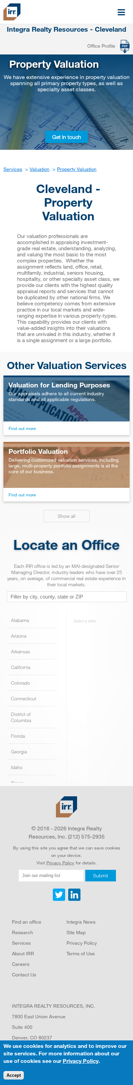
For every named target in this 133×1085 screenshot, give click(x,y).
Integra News (80, 922)
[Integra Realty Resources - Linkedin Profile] (73, 899)
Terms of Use (80, 953)
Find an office (26, 922)
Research (22, 932)
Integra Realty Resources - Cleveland (66, 29)
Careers (20, 964)
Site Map (76, 932)
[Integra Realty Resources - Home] (66, 806)
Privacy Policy (60, 862)
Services (21, 943)
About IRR (23, 953)
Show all (66, 516)
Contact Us (24, 974)
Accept (13, 1075)
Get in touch (66, 137)
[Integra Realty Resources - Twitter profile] (59, 899)
